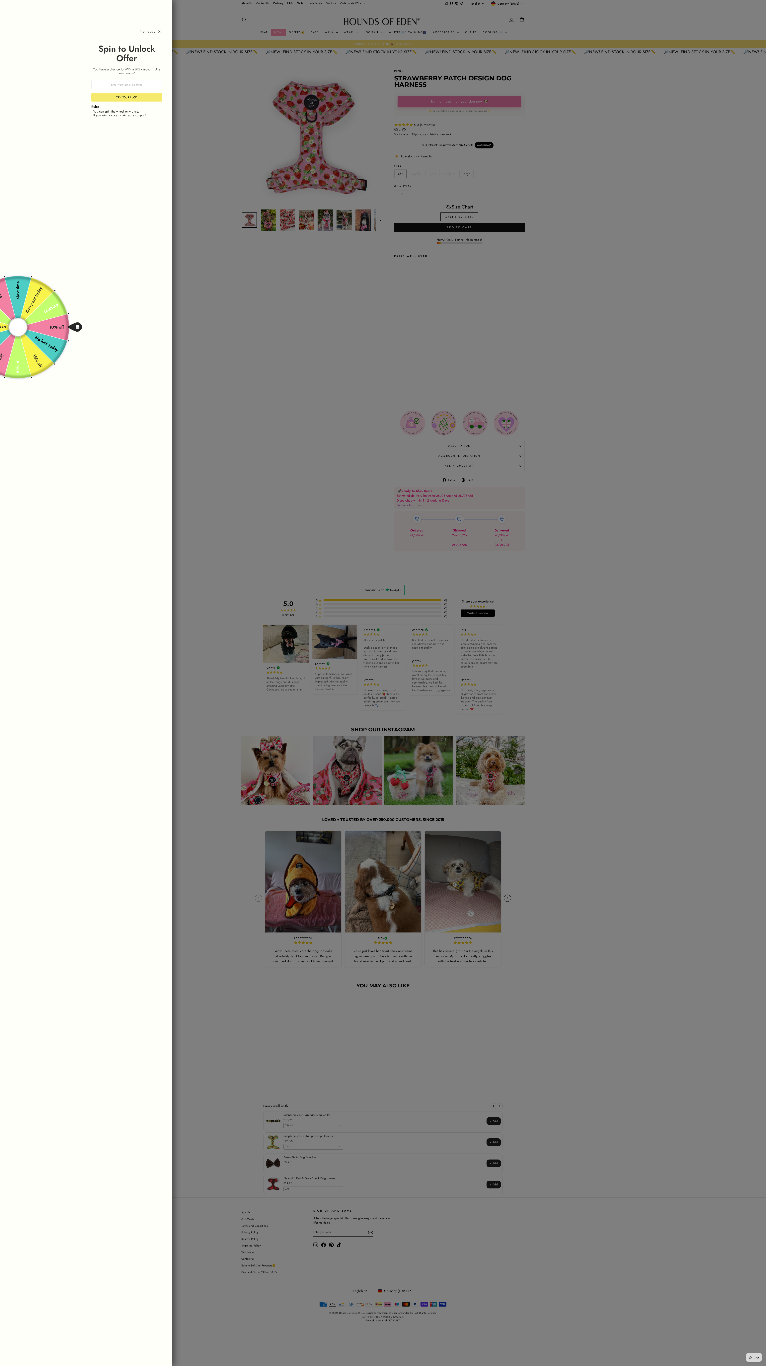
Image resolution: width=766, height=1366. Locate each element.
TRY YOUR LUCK (126, 97)
